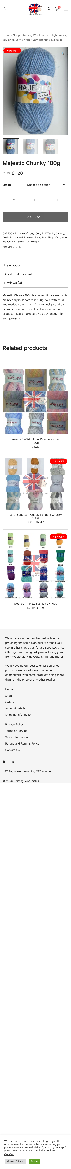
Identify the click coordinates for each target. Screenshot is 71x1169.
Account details (15, 708)
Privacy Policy (14, 724)
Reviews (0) (13, 283)
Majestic (56, 39)
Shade (7, 185)
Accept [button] (34, 1161)
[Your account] (49, 9)
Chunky (60, 233)
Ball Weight (48, 233)
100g (37, 233)
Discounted (16, 237)
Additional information (20, 274)
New (37, 237)
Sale (44, 237)
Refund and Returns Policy (22, 743)
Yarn (27, 39)
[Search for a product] (5, 9)
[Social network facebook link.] (4, 761)
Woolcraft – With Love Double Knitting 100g (35, 441)
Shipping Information (18, 714)
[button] (63, 53)
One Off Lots (26, 233)
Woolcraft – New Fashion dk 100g (35, 603)
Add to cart (35, 216)
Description (12, 265)
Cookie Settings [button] (15, 1161)
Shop (51, 237)
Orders (9, 702)
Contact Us (12, 750)
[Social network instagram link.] (13, 761)
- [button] (14, 199)
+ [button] (57, 199)
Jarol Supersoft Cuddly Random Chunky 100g (35, 516)
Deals (6, 237)
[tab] (35, 265)
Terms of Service (16, 730)
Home (6, 35)
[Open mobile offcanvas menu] (66, 9)
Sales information (16, 737)
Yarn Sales (18, 241)
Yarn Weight (32, 241)
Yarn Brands (40, 39)
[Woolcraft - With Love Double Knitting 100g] (35, 401)
